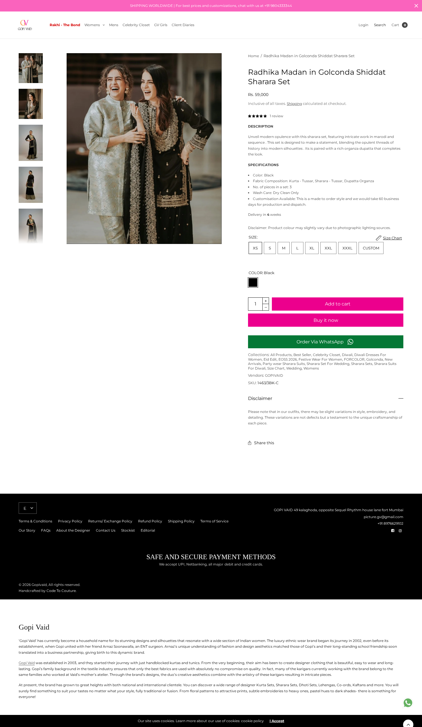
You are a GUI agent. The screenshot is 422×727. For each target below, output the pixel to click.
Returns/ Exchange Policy (110, 521)
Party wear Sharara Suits (284, 363)
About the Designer (73, 530)
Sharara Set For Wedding (328, 363)
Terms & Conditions (35, 521)
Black (253, 282)
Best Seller (302, 355)
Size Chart (275, 368)
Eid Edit (270, 359)
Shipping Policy (181, 521)
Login (363, 25)
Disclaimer (260, 398)
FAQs (46, 530)
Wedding (294, 368)
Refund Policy (150, 521)
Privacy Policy (70, 521)
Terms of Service (214, 521)
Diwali (347, 355)
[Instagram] (400, 530)
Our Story (27, 530)
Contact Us (105, 530)
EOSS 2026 (287, 359)
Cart (395, 25)
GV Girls (160, 25)
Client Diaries (183, 25)
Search (380, 25)
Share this (264, 443)
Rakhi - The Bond (65, 25)
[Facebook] (392, 530)
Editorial (148, 530)
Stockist (128, 530)
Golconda (374, 359)
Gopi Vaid (27, 663)
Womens (92, 25)
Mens (113, 25)
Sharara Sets (361, 363)
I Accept (277, 721)
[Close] (416, 5)
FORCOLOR (354, 359)
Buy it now (325, 320)
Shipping (294, 103)
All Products (281, 355)
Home (253, 56)
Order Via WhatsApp (320, 342)
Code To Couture (61, 590)
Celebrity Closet (136, 25)
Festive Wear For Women (320, 359)
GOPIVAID (274, 375)
